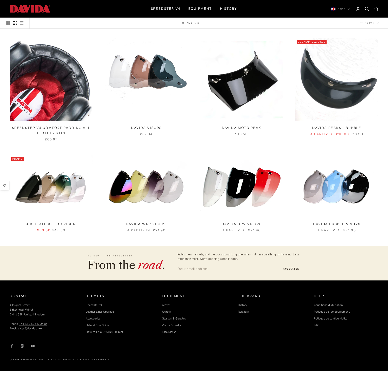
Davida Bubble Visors (336, 224)
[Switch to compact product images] (21, 23)
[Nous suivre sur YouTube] (33, 346)
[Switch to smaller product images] (15, 23)
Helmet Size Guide (97, 325)
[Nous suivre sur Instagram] (22, 346)
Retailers (243, 312)
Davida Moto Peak (241, 128)
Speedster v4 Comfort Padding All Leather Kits (51, 130)
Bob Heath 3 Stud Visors (51, 224)
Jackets (166, 312)
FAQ (316, 325)
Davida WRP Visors (146, 224)
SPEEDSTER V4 (165, 9)
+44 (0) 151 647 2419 (33, 324)
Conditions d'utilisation (328, 305)
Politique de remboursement (332, 312)
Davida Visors (146, 128)
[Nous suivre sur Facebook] (12, 346)
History (242, 305)
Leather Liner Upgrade (100, 312)
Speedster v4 (94, 305)
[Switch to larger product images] (8, 23)
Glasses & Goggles (174, 318)
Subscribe (291, 268)
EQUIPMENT (200, 9)
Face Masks (169, 332)
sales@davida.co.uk (30, 328)
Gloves (166, 305)
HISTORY (228, 9)
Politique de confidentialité (330, 318)
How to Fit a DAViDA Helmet (104, 332)
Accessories (93, 318)
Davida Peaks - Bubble (336, 128)
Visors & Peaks (171, 325)
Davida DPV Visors (241, 224)
